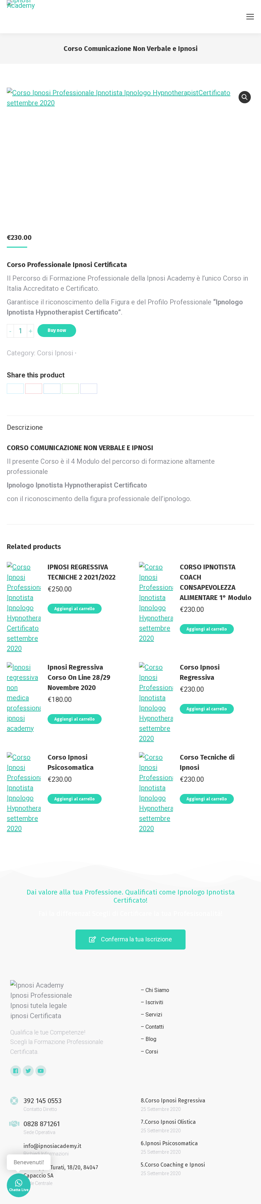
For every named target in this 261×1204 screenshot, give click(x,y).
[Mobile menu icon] (250, 17)
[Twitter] (15, 389)
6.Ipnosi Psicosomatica (169, 1143)
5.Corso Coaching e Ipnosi (173, 1165)
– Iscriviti (152, 1002)
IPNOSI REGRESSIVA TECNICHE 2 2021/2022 (82, 572)
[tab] (130, 423)
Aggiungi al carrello (74, 608)
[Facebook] (88, 389)
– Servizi (151, 1014)
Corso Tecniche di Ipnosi (207, 762)
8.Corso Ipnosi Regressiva (173, 1100)
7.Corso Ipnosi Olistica (168, 1122)
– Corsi (149, 1051)
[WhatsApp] (70, 389)
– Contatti (152, 1027)
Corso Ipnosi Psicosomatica (71, 762)
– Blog (148, 1039)
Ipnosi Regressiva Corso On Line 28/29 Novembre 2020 (79, 677)
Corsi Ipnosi (55, 353)
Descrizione (25, 427)
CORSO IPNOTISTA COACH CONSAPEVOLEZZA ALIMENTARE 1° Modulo (215, 582)
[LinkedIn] (52, 389)
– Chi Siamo (155, 990)
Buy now (57, 330)
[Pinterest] (33, 389)
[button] (130, 939)
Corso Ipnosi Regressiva (200, 672)
